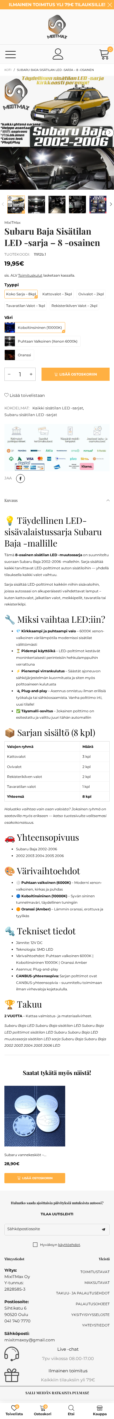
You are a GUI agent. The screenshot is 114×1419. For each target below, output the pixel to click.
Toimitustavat (95, 1272)
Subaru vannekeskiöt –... (25, 1155)
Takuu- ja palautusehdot (83, 1293)
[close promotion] (109, 4)
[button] (4, 132)
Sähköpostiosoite (23, 1228)
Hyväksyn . (60, 1244)
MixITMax (12, 222)
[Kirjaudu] (58, 54)
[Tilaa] (103, 1229)
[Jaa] (20, 478)
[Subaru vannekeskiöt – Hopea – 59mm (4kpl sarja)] (34, 1116)
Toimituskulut (30, 275)
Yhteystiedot (96, 1325)
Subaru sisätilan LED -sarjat (30, 414)
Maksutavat (97, 1282)
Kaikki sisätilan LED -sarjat (57, 408)
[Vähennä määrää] (9, 374)
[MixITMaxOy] (57, 27)
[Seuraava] (111, 204)
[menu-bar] (10, 54)
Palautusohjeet (93, 1304)
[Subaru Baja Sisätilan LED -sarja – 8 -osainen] (57, 133)
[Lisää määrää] (31, 374)
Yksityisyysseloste (90, 1314)
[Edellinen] (3, 204)
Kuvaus (11, 500)
